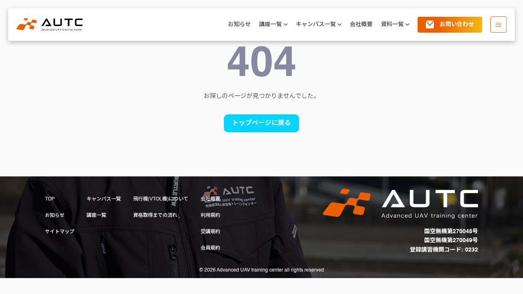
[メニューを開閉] (498, 24)
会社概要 (361, 24)
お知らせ (239, 24)
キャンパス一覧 (104, 199)
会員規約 (210, 248)
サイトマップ (59, 231)
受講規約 (210, 231)
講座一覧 (96, 215)
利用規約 (210, 215)
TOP (50, 199)
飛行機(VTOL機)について (160, 199)
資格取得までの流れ (155, 215)
